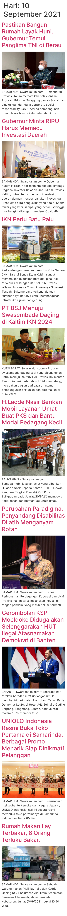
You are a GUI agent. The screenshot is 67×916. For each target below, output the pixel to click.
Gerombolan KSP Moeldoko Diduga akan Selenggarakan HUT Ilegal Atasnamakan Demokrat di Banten (33, 626)
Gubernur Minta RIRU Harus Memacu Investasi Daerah (30, 128)
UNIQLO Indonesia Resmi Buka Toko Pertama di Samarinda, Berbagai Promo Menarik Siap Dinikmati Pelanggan (33, 738)
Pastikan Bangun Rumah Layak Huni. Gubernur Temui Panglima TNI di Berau (31, 35)
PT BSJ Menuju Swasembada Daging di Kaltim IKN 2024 (30, 315)
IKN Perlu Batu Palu (28, 219)
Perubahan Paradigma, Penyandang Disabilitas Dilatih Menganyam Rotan (33, 519)
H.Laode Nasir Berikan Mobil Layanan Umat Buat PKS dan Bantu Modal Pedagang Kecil (32, 412)
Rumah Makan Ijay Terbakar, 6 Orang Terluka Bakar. (26, 833)
